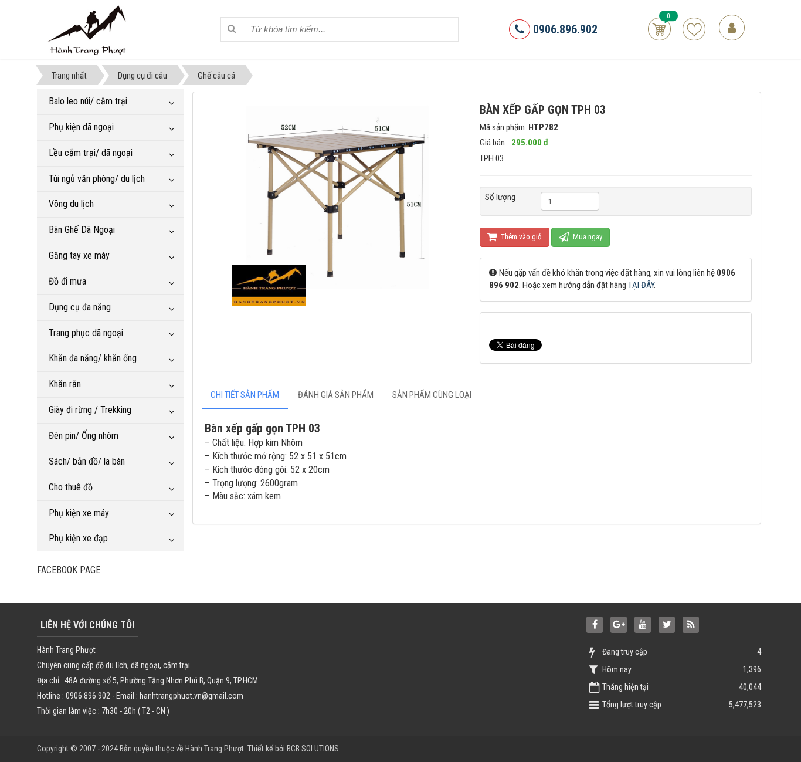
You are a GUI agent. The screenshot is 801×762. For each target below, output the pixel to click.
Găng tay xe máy (79, 255)
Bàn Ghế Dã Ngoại (82, 229)
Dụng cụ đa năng (80, 307)
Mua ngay (586, 236)
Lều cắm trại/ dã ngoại (91, 152)
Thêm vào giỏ (520, 236)
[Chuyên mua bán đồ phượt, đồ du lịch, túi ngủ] (89, 28)
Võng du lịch (71, 203)
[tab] (245, 395)
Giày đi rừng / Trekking (90, 409)
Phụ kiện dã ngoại (81, 127)
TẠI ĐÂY (641, 285)
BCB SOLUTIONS (313, 748)
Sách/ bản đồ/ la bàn (87, 461)
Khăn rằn (65, 384)
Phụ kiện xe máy (79, 513)
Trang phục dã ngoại (86, 332)
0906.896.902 (564, 29)
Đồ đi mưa (67, 281)
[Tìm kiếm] (232, 29)
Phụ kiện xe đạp (78, 538)
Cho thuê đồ (71, 487)
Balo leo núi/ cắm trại (88, 101)
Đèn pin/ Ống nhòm (83, 435)
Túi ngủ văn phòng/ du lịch (97, 178)
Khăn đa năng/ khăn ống (93, 358)
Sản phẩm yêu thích (694, 29)
